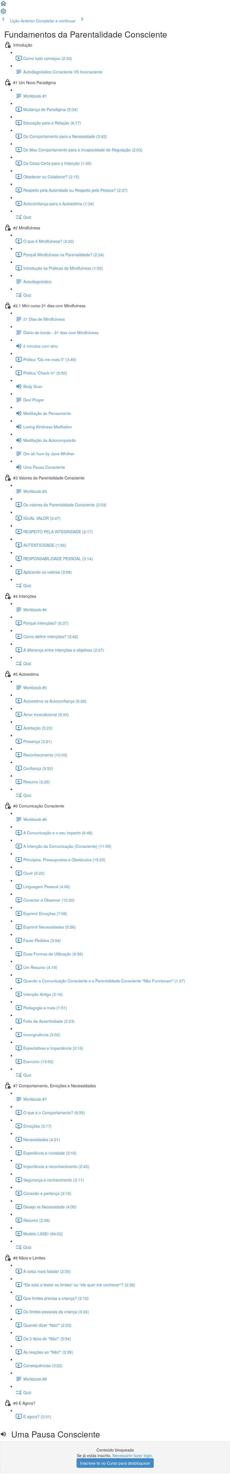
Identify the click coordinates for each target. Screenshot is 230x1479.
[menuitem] (3, 13)
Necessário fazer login (132, 1455)
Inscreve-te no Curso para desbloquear (115, 1463)
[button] (3, 5)
